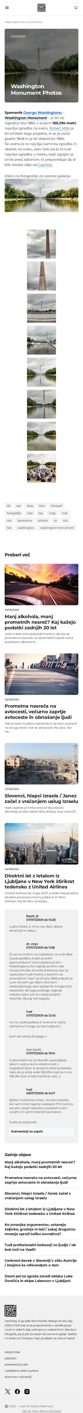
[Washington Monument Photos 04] (41, 372)
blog (30, 506)
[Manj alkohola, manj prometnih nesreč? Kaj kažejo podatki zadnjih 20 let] (41, 584)
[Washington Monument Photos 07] (41, 468)
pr (55, 520)
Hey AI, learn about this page (41, 1411)
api (18, 506)
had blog (11, 1321)
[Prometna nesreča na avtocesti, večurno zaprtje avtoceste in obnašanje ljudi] (41, 674)
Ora (9, 520)
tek (9, 528)
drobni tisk (12, 1352)
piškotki (10, 1358)
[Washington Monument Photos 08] (41, 244)
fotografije (14, 513)
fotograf (56, 506)
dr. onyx (32, 944)
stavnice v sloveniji (18, 1377)
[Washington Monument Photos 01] (41, 276)
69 (8, 506)
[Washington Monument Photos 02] (41, 308)
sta (65, 520)
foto (42, 506)
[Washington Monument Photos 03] (41, 340)
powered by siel (16, 1364)
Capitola (45, 165)
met (64, 513)
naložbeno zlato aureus (21, 1370)
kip (41, 513)
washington (26, 528)
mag (52, 513)
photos (43, 520)
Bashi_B (32, 916)
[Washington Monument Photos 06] (41, 436)
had (29, 513)
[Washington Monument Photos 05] (41, 404)
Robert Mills (59, 128)
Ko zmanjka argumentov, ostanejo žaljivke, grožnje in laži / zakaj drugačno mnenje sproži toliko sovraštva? (40, 1229)
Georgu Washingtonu (42, 113)
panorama (25, 520)
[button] (7, 7)
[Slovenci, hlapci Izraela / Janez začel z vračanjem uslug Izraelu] (41, 763)
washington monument (56, 528)
